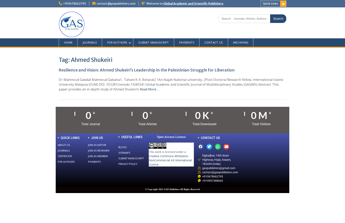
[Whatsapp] (218, 147)
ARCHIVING (240, 42)
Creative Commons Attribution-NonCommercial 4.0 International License (170, 160)
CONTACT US (213, 42)
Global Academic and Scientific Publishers (193, 3)
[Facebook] (201, 147)
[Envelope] (226, 147)
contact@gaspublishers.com (116, 3)
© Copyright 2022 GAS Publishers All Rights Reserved (172, 189)
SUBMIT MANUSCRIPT (153, 42)
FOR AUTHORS (117, 42)
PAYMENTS (186, 42)
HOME (68, 42)
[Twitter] (209, 147)
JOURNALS (90, 42)
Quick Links (270, 3)
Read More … (149, 89)
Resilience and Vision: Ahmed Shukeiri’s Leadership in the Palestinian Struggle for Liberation (147, 69)
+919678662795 (74, 3)
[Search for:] (252, 18)
